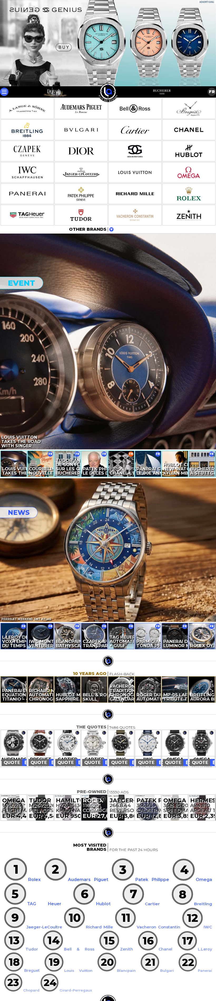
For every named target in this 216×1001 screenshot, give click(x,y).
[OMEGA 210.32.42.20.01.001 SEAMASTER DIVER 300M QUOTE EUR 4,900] (202, 743)
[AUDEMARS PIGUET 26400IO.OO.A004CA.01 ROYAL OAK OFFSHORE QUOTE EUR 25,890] (14, 743)
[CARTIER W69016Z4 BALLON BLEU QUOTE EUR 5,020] (67, 743)
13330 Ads (119, 792)
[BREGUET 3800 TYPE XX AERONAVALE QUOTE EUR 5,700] (40, 743)
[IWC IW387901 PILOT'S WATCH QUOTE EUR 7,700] (121, 743)
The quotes (91, 727)
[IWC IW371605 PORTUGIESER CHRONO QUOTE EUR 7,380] (148, 743)
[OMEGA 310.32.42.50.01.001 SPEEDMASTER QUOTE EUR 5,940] (175, 743)
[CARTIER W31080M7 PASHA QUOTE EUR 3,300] (94, 743)
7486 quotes (122, 727)
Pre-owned (91, 791)
